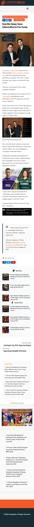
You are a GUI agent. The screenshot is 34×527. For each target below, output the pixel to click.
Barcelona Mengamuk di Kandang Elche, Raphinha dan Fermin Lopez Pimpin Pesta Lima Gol (20, 276)
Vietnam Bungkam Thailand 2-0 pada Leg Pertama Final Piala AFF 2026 (20, 328)
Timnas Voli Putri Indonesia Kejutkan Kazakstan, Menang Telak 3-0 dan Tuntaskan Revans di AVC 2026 (16, 392)
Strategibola (6, 70)
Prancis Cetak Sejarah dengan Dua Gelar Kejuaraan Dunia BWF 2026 (20, 286)
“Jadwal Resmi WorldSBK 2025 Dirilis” (15, 351)
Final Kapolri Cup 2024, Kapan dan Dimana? (17, 345)
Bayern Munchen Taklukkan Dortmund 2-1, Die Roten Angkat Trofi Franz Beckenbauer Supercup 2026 (20, 297)
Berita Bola (6, 16)
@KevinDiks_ (16, 242)
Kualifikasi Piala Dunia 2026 (19, 16)
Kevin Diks (14, 70)
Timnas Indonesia (19, 19)
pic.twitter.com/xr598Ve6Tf (14, 245)
